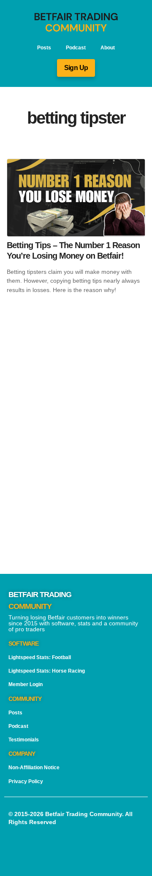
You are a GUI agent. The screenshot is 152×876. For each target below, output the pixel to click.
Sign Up (76, 67)
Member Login (25, 684)
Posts (44, 48)
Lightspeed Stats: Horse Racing (46, 671)
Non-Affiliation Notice (34, 768)
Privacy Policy (25, 781)
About (107, 48)
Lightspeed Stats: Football (39, 657)
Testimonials (23, 740)
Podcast (76, 48)
